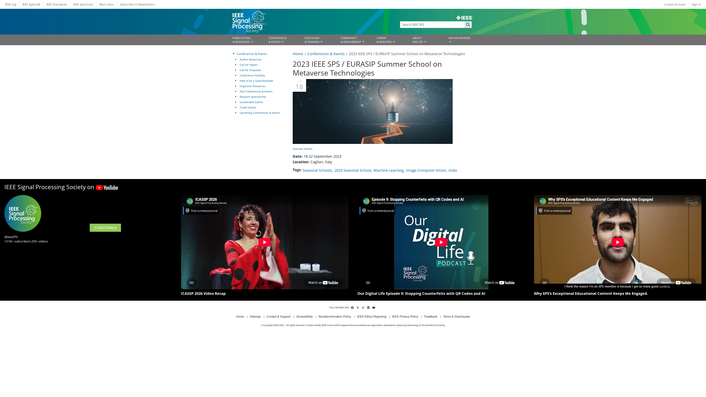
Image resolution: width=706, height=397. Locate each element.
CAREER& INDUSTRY (384, 40)
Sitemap (255, 316)
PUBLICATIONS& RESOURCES (242, 40)
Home (298, 53)
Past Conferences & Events (256, 91)
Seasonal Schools (302, 149)
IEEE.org (10, 4)
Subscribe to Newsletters (137, 4)
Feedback (430, 316)
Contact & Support (278, 316)
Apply (468, 24)
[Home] (249, 14)
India (452, 170)
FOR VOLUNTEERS (459, 38)
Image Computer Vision (426, 170)
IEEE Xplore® (31, 4)
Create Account (675, 4)
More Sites (106, 4)
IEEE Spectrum (83, 4)
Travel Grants (248, 107)
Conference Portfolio (252, 75)
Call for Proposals (250, 70)
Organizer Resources (252, 86)
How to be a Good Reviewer (256, 81)
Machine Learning (388, 170)
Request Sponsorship (253, 97)
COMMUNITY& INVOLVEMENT (351, 40)
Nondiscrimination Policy (335, 316)
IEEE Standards (56, 4)
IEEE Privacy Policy (405, 316)
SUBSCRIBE (104, 227)
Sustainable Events (251, 102)
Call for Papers (249, 65)
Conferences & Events (326, 53)
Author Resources (251, 59)
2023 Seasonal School (352, 170)
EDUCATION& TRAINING (312, 40)
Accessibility (304, 316)
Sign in (696, 4)
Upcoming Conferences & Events (260, 113)
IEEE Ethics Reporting (371, 316)
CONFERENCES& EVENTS (278, 40)
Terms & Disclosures (456, 316)
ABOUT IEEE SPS (418, 40)
